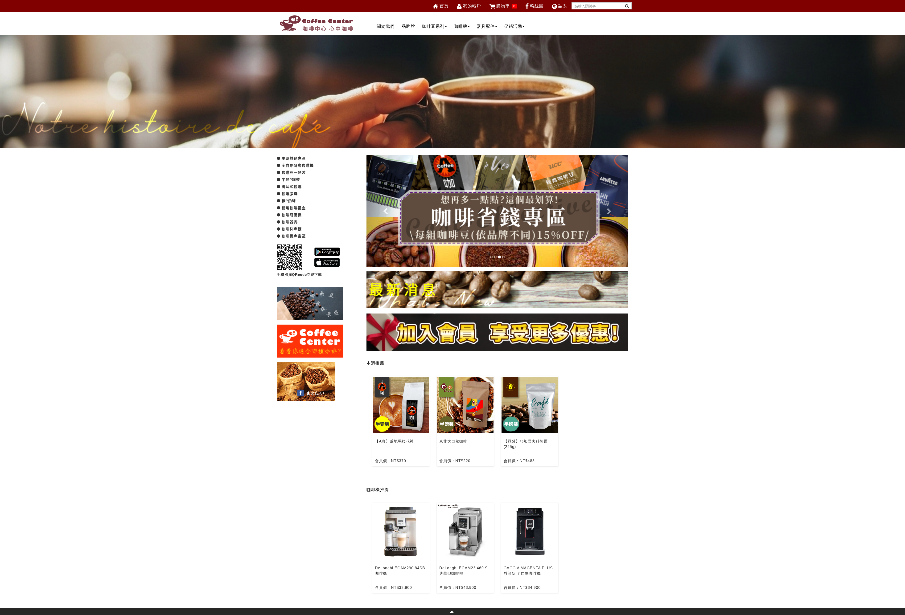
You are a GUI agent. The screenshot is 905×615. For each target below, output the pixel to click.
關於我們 (386, 26)
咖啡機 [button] (460, 26)
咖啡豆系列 (433, 26)
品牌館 (408, 26)
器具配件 (486, 26)
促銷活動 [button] (513, 26)
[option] (401, 421)
